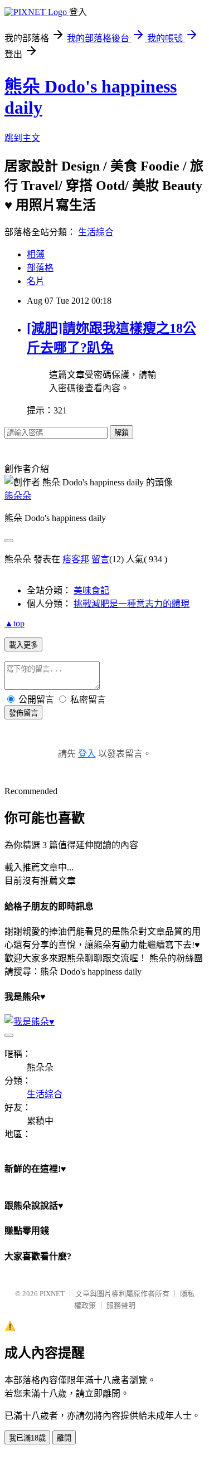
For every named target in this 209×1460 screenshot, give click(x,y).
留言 (100, 559)
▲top (14, 623)
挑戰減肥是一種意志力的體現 (131, 604)
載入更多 (23, 645)
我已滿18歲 (27, 1438)
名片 (36, 281)
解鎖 (121, 433)
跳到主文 (22, 138)
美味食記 (91, 590)
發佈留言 (23, 713)
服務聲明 (120, 1305)
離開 (64, 1438)
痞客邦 (75, 559)
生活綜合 (96, 232)
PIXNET (52, 1293)
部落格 (40, 267)
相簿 (36, 254)
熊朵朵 (17, 495)
